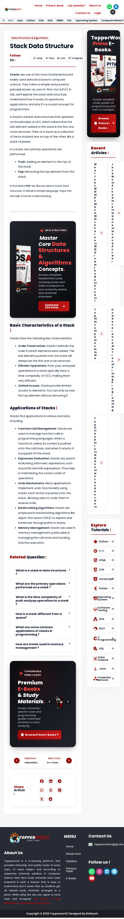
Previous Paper (71, 870)
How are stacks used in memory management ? (39, 646)
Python (31, 20)
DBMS (60, 20)
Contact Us (82, 13)
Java (20, 20)
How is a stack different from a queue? (39, 616)
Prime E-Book (55, 5)
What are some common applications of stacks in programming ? (34, 630)
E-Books (71, 878)
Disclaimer (10, 903)
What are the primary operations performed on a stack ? (41, 585)
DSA (41, 20)
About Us (95, 5)
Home (38, 5)
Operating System (86, 20)
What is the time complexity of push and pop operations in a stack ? (42, 600)
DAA (50, 20)
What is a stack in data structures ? (41, 572)
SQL (69, 20)
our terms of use (47, 898)
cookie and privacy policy (34, 903)
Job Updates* (76, 5)
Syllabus (71, 861)
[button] (42, 572)
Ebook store (73, 853)
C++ (10, 20)
